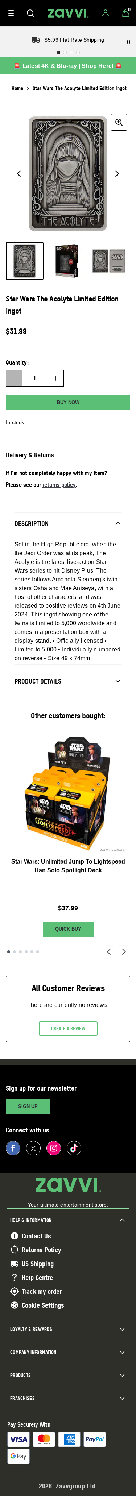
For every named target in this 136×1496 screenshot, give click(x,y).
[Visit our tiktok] (74, 1148)
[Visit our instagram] (53, 1148)
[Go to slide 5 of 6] (31, 951)
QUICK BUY (68, 929)
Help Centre (37, 1277)
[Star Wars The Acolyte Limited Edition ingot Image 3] (109, 261)
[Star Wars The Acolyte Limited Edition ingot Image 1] (25, 261)
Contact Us (36, 1236)
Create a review (68, 1028)
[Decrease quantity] (14, 378)
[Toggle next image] (117, 173)
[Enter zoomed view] (119, 122)
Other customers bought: (68, 715)
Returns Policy (41, 1250)
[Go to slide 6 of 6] (37, 951)
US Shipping (38, 1264)
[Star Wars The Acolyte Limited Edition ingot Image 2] (67, 261)
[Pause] (129, 42)
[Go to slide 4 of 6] (26, 951)
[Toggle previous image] (19, 173)
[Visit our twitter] (33, 1148)
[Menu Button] (10, 13)
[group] (68, 173)
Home (17, 88)
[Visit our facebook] (13, 1148)
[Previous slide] (109, 951)
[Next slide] (124, 951)
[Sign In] (105, 13)
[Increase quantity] (55, 378)
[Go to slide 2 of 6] (14, 951)
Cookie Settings (43, 1305)
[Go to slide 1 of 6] (8, 951)
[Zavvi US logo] (68, 13)
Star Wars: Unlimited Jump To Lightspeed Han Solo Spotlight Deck (68, 865)
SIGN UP (28, 1106)
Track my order (42, 1291)
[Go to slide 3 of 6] (20, 951)
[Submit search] (30, 13)
